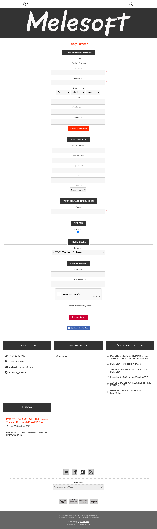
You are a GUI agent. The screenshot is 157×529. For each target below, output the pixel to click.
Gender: (78, 59)
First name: (78, 68)
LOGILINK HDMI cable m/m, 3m (125, 364)
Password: (78, 269)
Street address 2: (78, 156)
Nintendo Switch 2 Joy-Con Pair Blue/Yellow (125, 391)
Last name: (78, 78)
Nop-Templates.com (83, 524)
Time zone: (78, 248)
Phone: (78, 207)
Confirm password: (78, 279)
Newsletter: (78, 229)
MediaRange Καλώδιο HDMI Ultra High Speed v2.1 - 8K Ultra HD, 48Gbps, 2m (129, 357)
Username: (78, 117)
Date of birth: (78, 88)
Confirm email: (78, 107)
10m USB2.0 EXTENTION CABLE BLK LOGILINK (128, 370)
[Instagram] (82, 471)
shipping (95, 517)
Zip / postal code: (78, 166)
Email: (78, 97)
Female (83, 63)
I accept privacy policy (77, 306)
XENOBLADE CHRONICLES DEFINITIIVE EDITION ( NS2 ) (130, 384)
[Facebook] (74, 471)
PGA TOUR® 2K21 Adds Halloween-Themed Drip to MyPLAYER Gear (27, 421)
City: (78, 176)
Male (75, 63)
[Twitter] (66, 471)
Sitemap (63, 356)
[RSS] (90, 471)
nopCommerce (83, 522)
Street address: (78, 146)
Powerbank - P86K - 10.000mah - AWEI (129, 377)
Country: (78, 185)
